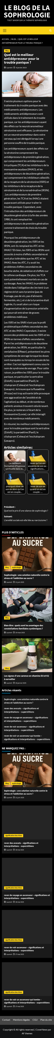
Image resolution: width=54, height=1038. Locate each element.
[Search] (50, 30)
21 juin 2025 (19, 582)
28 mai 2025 (19, 850)
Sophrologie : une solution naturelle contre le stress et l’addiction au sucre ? (26, 576)
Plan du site (46, 1019)
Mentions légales (21, 1019)
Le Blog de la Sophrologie (27, 11)
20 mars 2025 (20, 632)
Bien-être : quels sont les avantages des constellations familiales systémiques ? (23, 627)
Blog (7, 51)
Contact (6, 1019)
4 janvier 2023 (21, 67)
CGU (35, 1019)
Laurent (9, 67)
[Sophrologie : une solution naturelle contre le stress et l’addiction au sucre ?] (27, 554)
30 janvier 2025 (20, 683)
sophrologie (16, 567)
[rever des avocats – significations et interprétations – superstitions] (27, 822)
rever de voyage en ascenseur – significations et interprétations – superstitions (26, 719)
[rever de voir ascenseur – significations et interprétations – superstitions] (27, 927)
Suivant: (25, 518)
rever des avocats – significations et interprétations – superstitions (21, 710)
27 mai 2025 (19, 954)
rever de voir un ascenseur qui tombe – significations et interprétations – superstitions (27, 737)
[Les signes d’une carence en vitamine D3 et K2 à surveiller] (27, 655)
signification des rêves (13, 835)
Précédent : (26, 508)
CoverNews (41, 1029)
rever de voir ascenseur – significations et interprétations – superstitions (24, 728)
